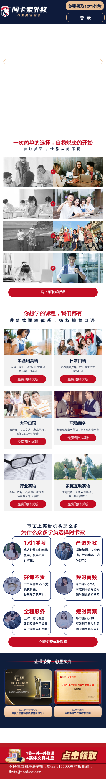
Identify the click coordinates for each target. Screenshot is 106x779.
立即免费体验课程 (53, 641)
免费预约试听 (28, 379)
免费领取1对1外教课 (85, 6)
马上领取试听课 (53, 291)
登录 (86, 17)
